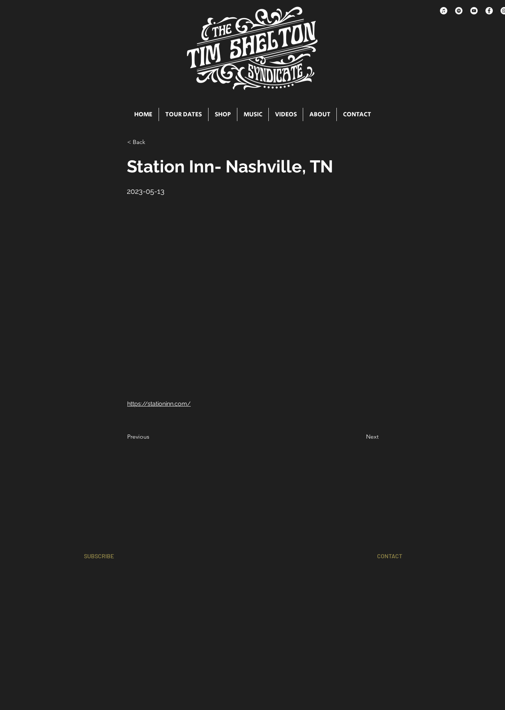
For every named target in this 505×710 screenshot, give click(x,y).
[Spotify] (458, 10)
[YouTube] (474, 10)
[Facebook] (489, 10)
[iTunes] (443, 10)
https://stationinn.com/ (159, 403)
